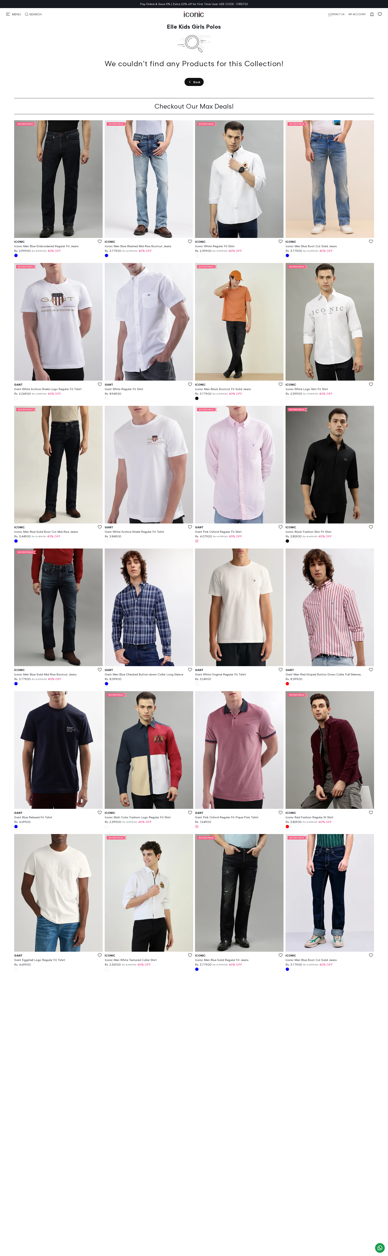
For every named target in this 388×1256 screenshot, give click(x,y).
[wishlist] (380, 14)
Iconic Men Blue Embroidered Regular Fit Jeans (46, 246)
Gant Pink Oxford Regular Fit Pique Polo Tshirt (226, 817)
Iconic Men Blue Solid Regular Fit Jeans (222, 960)
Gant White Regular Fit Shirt (124, 389)
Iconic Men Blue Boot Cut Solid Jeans (311, 246)
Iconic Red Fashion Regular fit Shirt (309, 817)
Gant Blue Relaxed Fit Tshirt (33, 817)
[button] (13, 14)
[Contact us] (380, 1248)
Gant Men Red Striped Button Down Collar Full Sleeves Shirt (323, 675)
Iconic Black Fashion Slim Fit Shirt (308, 531)
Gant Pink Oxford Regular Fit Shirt (218, 531)
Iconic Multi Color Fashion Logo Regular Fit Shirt (138, 817)
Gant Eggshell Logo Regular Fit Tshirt (39, 960)
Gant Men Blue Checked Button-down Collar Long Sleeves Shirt (145, 675)
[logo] (194, 14)
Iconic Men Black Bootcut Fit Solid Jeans (223, 389)
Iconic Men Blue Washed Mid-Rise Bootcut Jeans (138, 246)
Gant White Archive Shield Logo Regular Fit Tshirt (48, 389)
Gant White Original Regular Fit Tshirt (220, 674)
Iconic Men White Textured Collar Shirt (131, 960)
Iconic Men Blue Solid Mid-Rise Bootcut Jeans (45, 674)
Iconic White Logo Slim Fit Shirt (307, 389)
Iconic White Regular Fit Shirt (215, 246)
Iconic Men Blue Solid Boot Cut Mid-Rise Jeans (46, 531)
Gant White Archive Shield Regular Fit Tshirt (134, 531)
